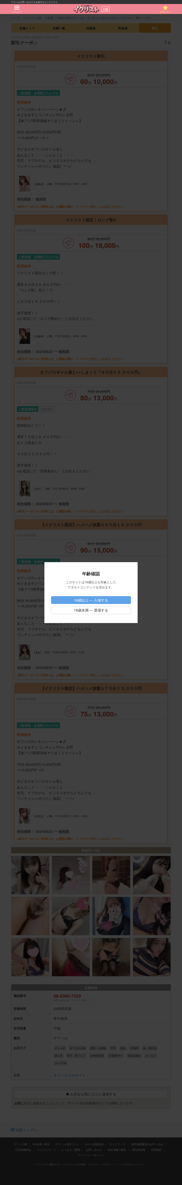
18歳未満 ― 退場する (91, 610)
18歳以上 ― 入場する (91, 600)
